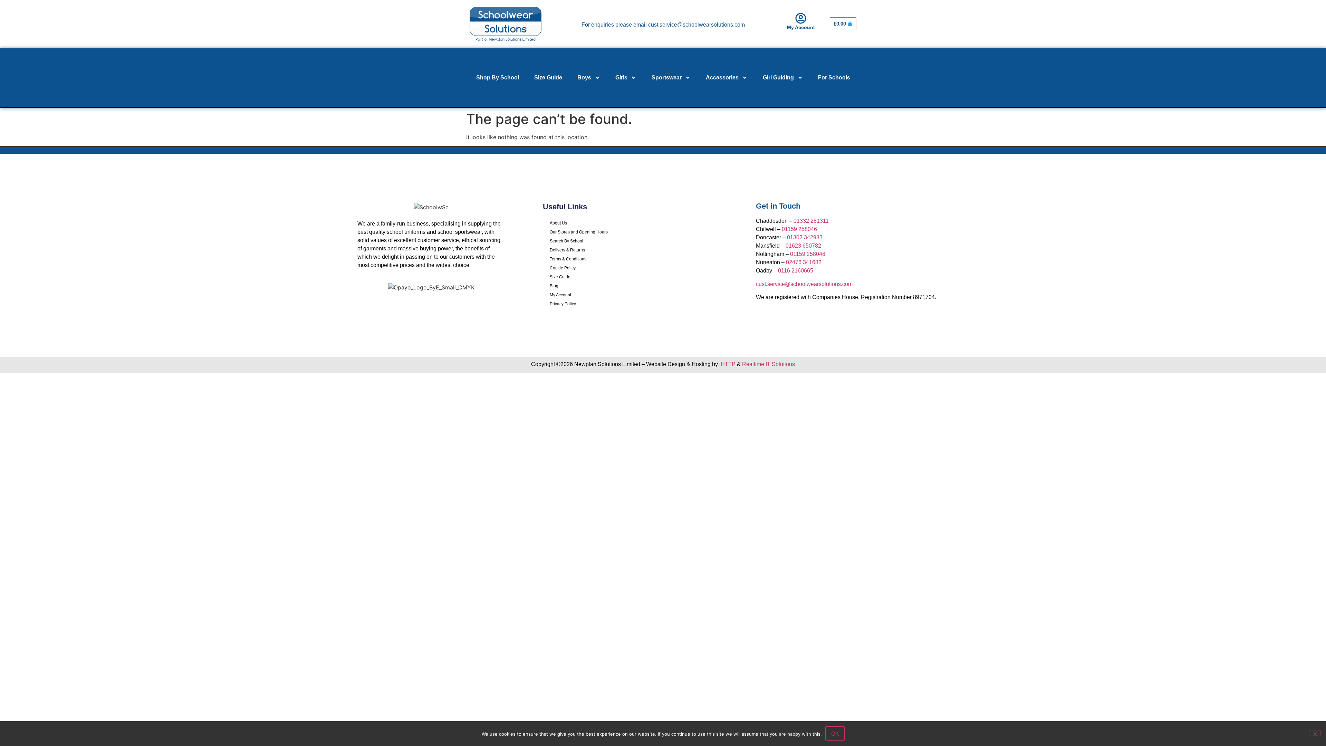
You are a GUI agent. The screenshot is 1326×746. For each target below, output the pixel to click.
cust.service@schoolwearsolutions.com (804, 284)
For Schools (834, 77)
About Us (558, 223)
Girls (621, 77)
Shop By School (497, 77)
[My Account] (800, 18)
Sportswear (667, 77)
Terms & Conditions (568, 259)
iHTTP (727, 364)
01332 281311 (811, 221)
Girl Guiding (778, 77)
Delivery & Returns (567, 250)
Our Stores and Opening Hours (579, 232)
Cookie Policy (563, 268)
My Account (801, 27)
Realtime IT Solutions (768, 364)
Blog (554, 286)
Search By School (566, 241)
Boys (584, 77)
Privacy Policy (563, 304)
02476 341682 (803, 262)
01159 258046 (799, 229)
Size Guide (548, 77)
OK (835, 733)
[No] (1315, 733)
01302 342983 (805, 237)
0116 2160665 (795, 271)
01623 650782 (803, 246)
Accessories (722, 77)
